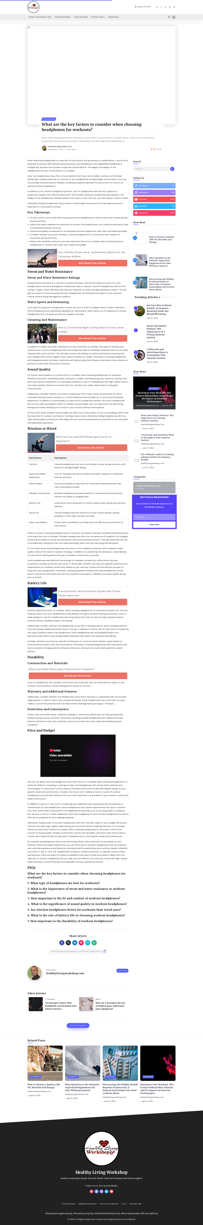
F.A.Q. (124, 1203)
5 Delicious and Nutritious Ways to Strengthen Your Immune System (157, 353)
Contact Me (135, 1203)
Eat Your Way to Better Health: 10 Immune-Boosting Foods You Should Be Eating (159, 309)
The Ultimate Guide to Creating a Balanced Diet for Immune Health (157, 457)
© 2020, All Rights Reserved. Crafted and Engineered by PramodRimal (101, 1219)
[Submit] (172, 169)
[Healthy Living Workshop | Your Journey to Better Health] (33, 7)
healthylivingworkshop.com (60, 146)
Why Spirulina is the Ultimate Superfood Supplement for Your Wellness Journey (160, 262)
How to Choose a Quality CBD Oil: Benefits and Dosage (161, 239)
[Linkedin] (156, 7)
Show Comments (78, 1025)
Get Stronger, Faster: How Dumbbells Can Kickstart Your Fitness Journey (61, 1006)
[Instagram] (165, 7)
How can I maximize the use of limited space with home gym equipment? (110, 1006)
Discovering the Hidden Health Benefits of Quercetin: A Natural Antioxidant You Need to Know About (161, 284)
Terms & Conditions (109, 1203)
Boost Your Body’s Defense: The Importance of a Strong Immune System (157, 332)
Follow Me (122, 971)
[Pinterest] (169, 7)
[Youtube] (174, 7)
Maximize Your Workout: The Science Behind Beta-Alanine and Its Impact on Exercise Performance (154, 397)
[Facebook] (161, 7)
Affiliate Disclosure (87, 1203)
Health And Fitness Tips (149, 486)
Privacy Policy (68, 1203)
